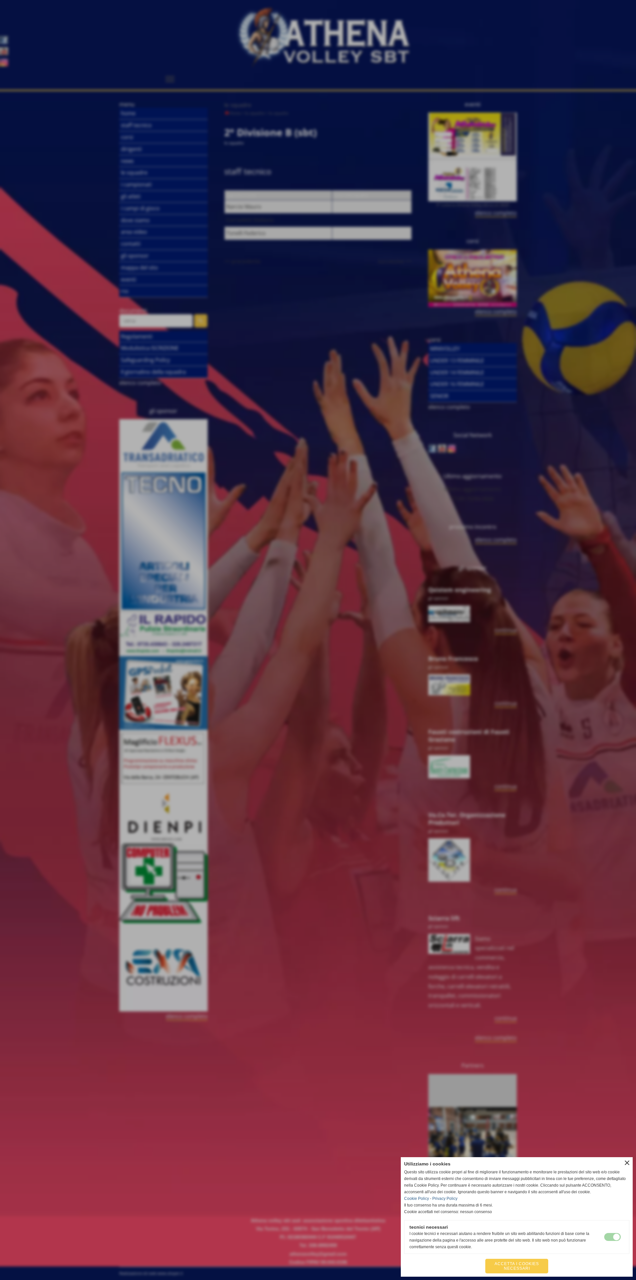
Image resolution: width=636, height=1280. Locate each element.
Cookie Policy (416, 1198)
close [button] (627, 1163)
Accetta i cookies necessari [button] (517, 1266)
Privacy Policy (444, 1198)
